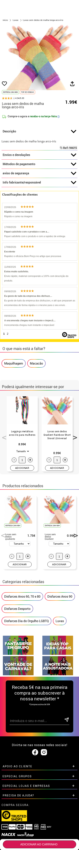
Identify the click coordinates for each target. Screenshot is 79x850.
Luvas (60, 621)
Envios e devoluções (16, 155)
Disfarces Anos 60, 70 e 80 (22, 596)
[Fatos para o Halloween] (57, 674)
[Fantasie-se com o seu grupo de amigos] (18, 654)
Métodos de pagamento (19, 164)
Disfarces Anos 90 (59, 596)
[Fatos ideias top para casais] (57, 654)
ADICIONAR (22, 468)
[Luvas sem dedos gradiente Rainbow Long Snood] (8, 499)
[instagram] (44, 752)
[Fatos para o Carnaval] (18, 674)
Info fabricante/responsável (22, 182)
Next (74, 435)
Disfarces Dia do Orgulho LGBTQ (26, 621)
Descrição (9, 131)
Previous (3, 435)
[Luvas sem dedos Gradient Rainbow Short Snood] (47, 499)
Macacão (36, 363)
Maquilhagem (13, 363)
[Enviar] (66, 720)
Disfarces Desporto (17, 609)
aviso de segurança (16, 173)
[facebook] (35, 752)
